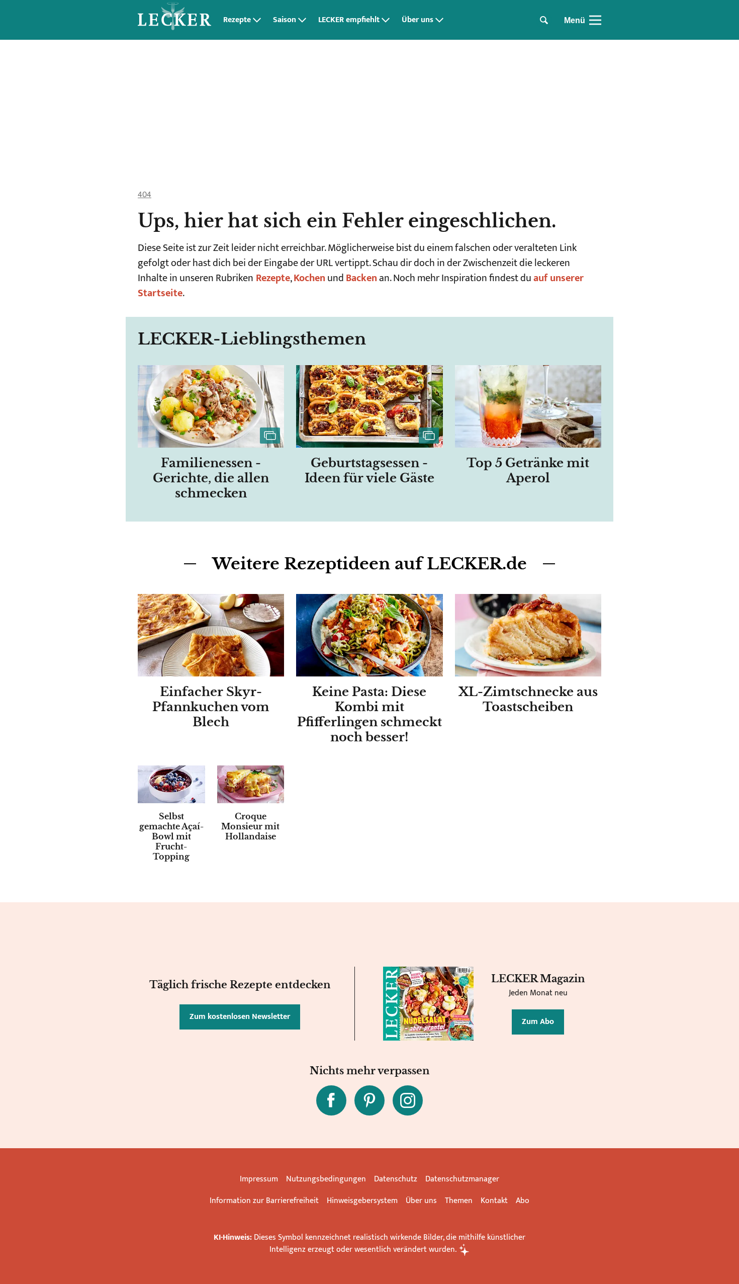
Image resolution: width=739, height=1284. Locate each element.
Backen (361, 278)
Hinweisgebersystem (362, 1201)
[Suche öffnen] (544, 20)
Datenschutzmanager (462, 1179)
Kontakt (494, 1201)
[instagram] (408, 1100)
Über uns (417, 20)
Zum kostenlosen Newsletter (240, 1016)
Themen (459, 1201)
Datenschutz (395, 1179)
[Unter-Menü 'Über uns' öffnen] (439, 20)
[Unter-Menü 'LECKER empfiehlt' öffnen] (386, 20)
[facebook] (331, 1100)
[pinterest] (369, 1100)
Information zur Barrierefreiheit (264, 1201)
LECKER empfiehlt (349, 20)
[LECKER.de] (174, 20)
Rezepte (237, 20)
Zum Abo (538, 1022)
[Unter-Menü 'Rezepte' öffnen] (257, 20)
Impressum (259, 1179)
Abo (522, 1201)
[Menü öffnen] (595, 20)
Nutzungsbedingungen (326, 1179)
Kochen (309, 278)
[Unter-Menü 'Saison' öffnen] (302, 20)
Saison (284, 20)
